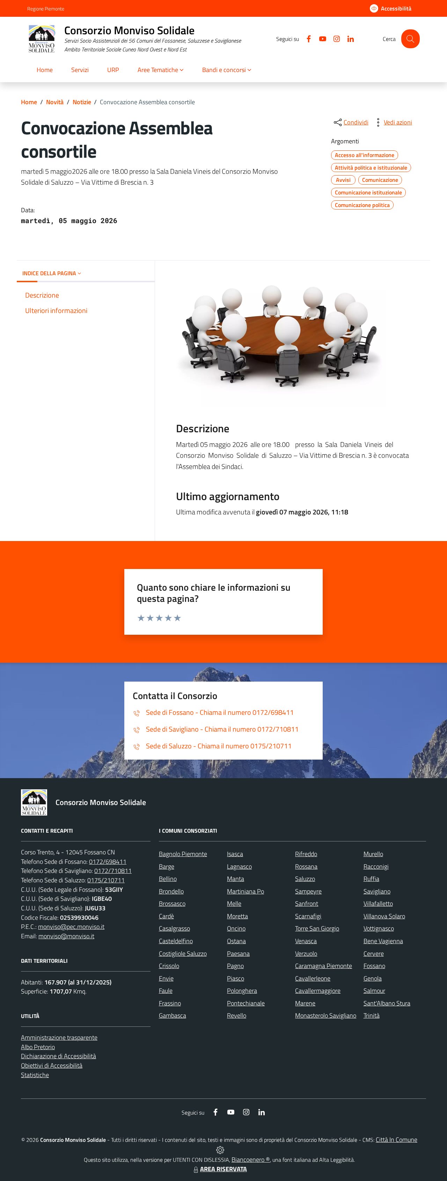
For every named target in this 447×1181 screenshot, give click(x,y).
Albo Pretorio (38, 1047)
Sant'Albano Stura (387, 1003)
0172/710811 (113, 870)
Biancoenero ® (251, 1159)
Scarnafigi (308, 916)
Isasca (235, 854)
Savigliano (377, 891)
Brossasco (172, 903)
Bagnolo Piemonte (183, 854)
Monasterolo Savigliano (325, 1015)
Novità (55, 102)
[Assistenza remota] (220, 1149)
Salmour (374, 990)
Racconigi (376, 866)
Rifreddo (306, 854)
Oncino (236, 928)
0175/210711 (106, 880)
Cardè (166, 916)
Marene (305, 1003)
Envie (166, 978)
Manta (235, 878)
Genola (373, 978)
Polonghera (242, 990)
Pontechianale (246, 1003)
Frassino (170, 1003)
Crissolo (169, 965)
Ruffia (371, 878)
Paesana (238, 953)
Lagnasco (239, 866)
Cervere (374, 953)
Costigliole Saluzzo (183, 953)
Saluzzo (305, 878)
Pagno (235, 965)
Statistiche (35, 1075)
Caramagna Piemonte (323, 965)
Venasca (306, 941)
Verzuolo (306, 953)
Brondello (171, 891)
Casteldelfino (176, 941)
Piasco (235, 978)
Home (29, 102)
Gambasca (172, 1015)
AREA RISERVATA (223, 1169)
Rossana (306, 866)
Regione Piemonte (45, 8)
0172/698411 (107, 861)
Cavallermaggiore (317, 990)
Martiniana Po (245, 891)
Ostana (236, 941)
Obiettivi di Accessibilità (51, 1065)
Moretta (237, 916)
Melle (234, 903)
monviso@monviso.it (66, 936)
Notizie (82, 102)
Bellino (168, 878)
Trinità (372, 1015)
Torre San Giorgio (317, 928)
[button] (161, 70)
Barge (166, 866)
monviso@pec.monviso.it (71, 926)
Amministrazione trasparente (59, 1037)
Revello (236, 1015)
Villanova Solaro (384, 916)
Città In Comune (396, 1139)
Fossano (374, 965)
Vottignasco (379, 928)
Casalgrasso (174, 928)
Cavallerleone (312, 978)
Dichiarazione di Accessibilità (58, 1056)
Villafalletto (378, 903)
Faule (166, 990)
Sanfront (306, 903)
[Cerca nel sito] (410, 38)
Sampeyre (308, 891)
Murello (373, 854)
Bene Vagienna (383, 941)
